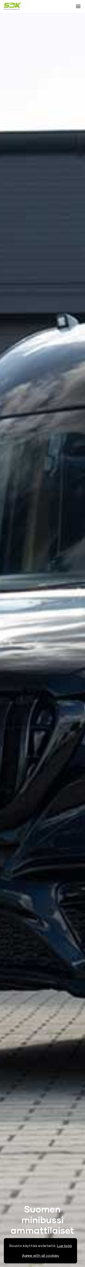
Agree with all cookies (40, 1255)
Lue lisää (64, 1246)
